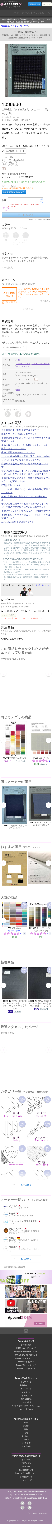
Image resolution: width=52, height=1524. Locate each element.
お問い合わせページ (35, 1491)
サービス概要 (26, 1344)
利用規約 (8, 1498)
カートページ (26, 1388)
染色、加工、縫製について (26, 1473)
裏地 (26, 1429)
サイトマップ (26, 1480)
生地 (26, 25)
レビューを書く (8, 615)
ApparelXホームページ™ (26, 1365)
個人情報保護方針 (41, 1498)
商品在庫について (26, 1470)
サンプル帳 (26, 1446)
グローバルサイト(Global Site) (37, 1513)
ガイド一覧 (26, 1459)
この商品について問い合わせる (38, 219)
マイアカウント (26, 1395)
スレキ (26, 1439)
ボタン (26, 1426)
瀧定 (11, 156)
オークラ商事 (18, 159)
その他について (26, 1476)
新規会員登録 (34, 4)
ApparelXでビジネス (26, 1361)
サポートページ (42, 585)
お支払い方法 (26, 1463)
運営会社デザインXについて (26, 1355)
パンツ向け (24, 366)
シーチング (26, 1443)
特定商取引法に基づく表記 (23, 1498)
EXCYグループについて (26, 1348)
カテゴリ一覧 (16, 25)
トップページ (26, 1382)
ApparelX (5, 25)
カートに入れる (26, 215)
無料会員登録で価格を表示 (14, 192)
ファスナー (26, 1436)
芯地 (26, 1432)
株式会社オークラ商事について (26, 1351)
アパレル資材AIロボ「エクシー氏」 (26, 1406)
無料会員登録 (26, 1399)
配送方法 (26, 1466)
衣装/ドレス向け (23, 363)
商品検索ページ (26, 1385)
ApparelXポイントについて (26, 1358)
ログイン (46, 4)
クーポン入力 (26, 1402)
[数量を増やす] (24, 150)
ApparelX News (26, 1409)
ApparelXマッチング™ (26, 1368)
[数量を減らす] (24, 151)
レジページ (26, 1392)
